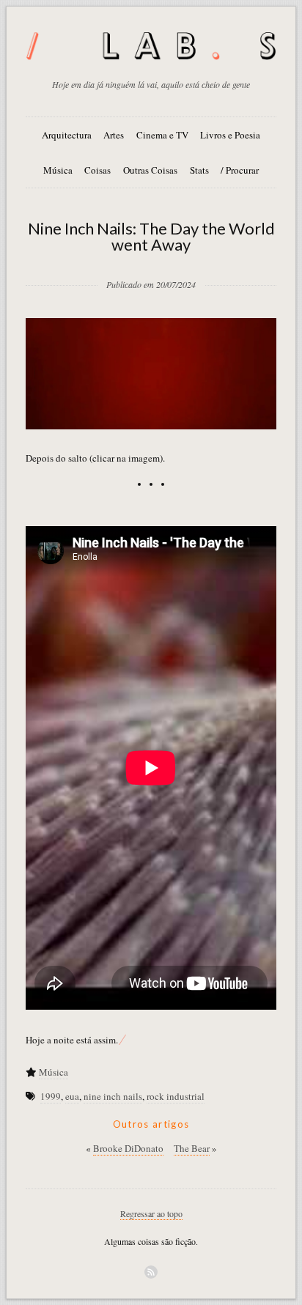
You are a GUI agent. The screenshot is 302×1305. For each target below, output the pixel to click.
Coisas (97, 170)
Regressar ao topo (151, 1213)
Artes (113, 134)
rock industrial (176, 1096)
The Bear (192, 1148)
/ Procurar (240, 170)
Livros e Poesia (230, 134)
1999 (50, 1096)
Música (58, 170)
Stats (199, 170)
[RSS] (151, 1272)
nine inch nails (113, 1096)
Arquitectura (67, 134)
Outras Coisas (150, 170)
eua (72, 1096)
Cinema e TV (162, 134)
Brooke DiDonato (128, 1148)
